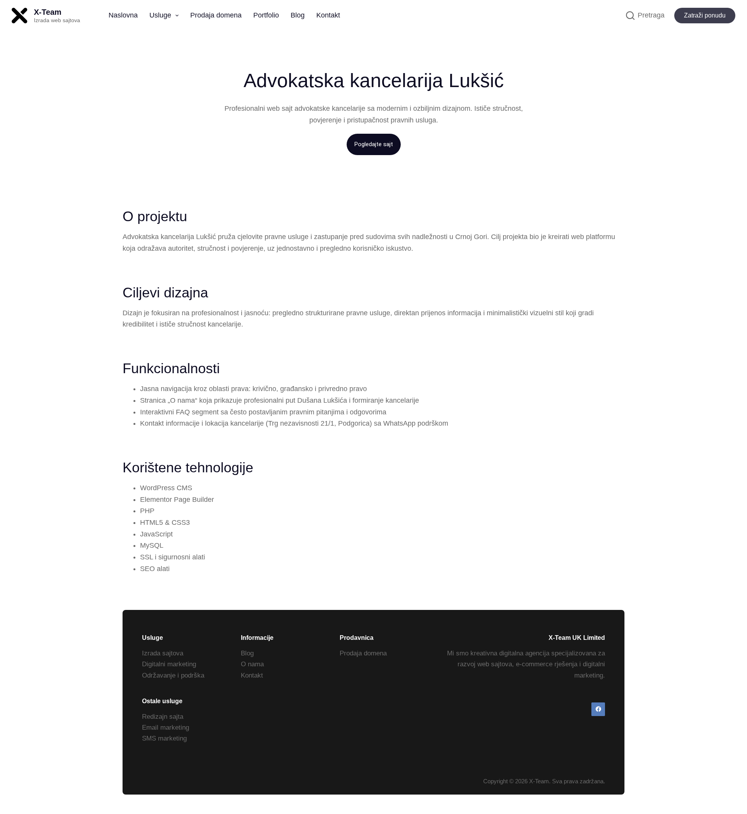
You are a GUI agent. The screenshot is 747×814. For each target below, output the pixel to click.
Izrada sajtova (162, 653)
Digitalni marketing (169, 664)
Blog (298, 15)
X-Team (47, 12)
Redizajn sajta (162, 716)
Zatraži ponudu (705, 15)
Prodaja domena (216, 15)
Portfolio (266, 15)
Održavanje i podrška (173, 675)
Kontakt (328, 15)
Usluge (160, 15)
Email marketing (165, 727)
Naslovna (123, 15)
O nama (252, 664)
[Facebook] (598, 709)
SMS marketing (164, 738)
